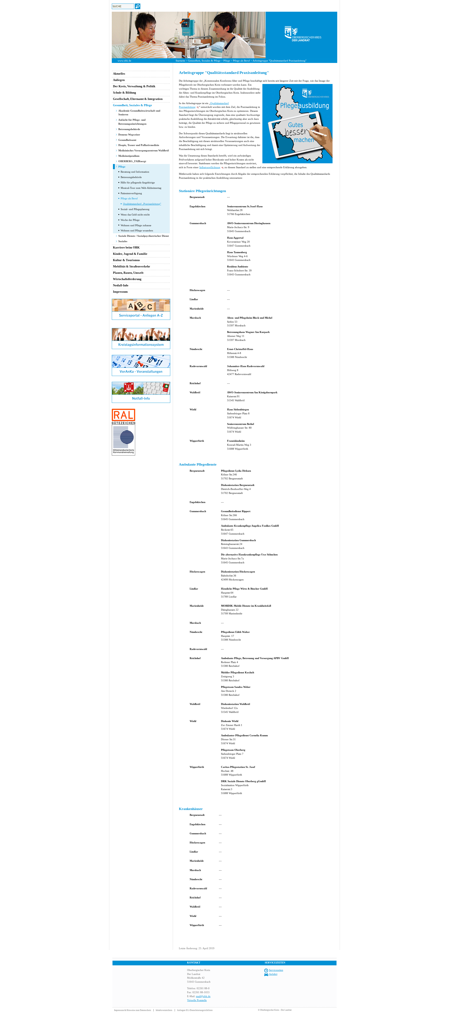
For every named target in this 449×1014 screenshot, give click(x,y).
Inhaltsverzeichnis (164, 1010)
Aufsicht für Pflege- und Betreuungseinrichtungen (132, 121)
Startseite (180, 60)
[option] (224, 35)
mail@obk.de (203, 996)
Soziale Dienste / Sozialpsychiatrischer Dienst (143, 235)
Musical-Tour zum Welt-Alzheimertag (141, 187)
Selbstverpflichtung (209, 167)
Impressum (120, 291)
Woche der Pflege (130, 220)
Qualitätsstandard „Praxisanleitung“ (142, 203)
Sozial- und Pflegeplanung (135, 209)
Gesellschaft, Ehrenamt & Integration (138, 99)
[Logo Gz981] (123, 454)
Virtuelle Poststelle (197, 1000)
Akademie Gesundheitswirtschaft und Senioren (139, 112)
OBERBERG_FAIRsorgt (132, 161)
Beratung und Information (135, 171)
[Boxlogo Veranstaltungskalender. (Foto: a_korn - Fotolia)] (141, 375)
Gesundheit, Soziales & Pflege (204, 60)
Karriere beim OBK (126, 247)
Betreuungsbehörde (129, 129)
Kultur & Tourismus (126, 260)
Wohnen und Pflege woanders (137, 230)
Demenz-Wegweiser (129, 134)
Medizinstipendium (128, 155)
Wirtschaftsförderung (127, 279)
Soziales (122, 241)
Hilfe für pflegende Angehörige (138, 182)
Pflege (226, 60)
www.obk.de (124, 60)
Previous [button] (108, 35)
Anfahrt (273, 974)
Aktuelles (119, 73)
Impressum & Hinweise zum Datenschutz (132, 1010)
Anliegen (119, 80)
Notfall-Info (120, 285)
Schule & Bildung (124, 92)
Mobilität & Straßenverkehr (131, 266)
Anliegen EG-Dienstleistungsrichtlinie (195, 1010)
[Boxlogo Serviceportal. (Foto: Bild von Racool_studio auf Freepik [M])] (141, 318)
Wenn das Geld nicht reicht (135, 214)
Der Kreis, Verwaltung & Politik (134, 86)
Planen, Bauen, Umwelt (128, 272)
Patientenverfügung (131, 193)
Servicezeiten (276, 970)
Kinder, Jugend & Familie (130, 253)
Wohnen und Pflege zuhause (136, 225)
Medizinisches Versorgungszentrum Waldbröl (143, 150)
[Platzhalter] (141, 327)
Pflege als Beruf (241, 60)
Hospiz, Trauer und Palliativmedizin (138, 145)
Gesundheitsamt (127, 140)
